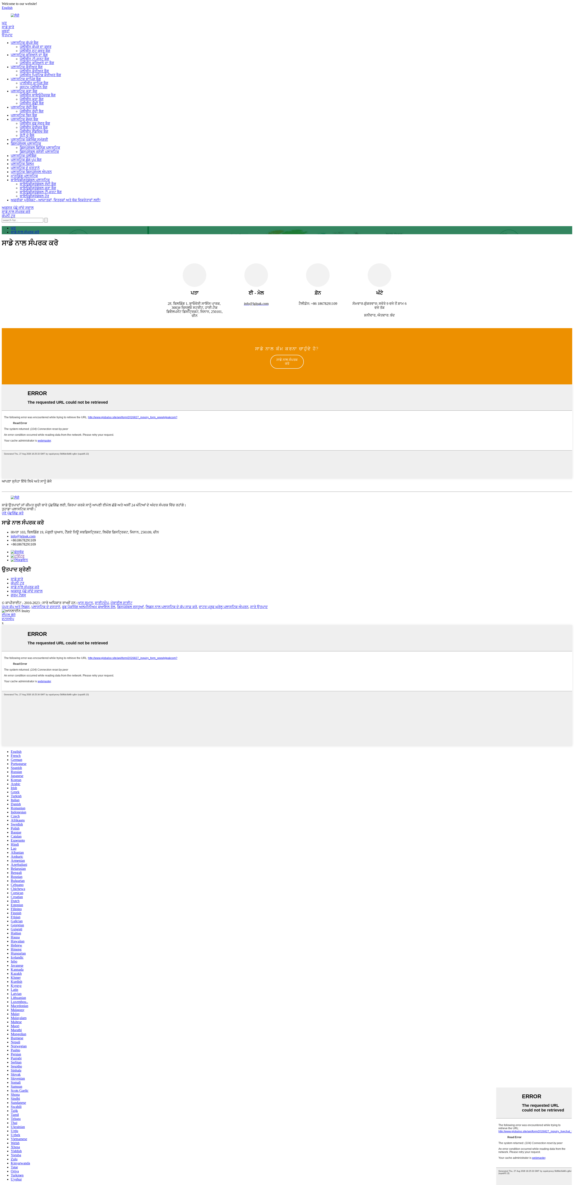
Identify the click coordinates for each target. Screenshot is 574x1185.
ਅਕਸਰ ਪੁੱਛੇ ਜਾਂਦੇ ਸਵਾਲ (18, 208)
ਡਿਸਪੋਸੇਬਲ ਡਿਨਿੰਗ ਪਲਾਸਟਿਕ (40, 147)
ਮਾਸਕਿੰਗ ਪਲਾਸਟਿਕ (24, 176)
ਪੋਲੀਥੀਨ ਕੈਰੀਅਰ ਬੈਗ (34, 71)
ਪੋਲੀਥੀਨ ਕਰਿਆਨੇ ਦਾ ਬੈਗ (37, 63)
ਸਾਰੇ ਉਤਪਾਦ (259, 607)
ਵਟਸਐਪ (8, 619)
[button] (287, 362)
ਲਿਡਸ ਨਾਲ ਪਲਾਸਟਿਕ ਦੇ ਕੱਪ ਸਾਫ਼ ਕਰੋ (171, 607)
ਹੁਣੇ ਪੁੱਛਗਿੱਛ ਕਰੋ (13, 513)
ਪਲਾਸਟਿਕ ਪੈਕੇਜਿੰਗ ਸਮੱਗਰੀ (29, 139)
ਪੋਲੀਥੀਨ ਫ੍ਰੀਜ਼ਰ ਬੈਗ (34, 127)
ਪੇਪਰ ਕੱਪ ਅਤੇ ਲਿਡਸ (16, 607)
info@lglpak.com (23, 536)
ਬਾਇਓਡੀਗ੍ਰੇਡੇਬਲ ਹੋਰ (34, 196)
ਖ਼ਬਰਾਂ (6, 31)
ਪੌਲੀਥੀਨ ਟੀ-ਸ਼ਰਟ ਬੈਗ (34, 59)
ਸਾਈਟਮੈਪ (102, 603)
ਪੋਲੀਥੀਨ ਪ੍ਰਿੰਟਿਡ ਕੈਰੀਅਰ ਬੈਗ (40, 75)
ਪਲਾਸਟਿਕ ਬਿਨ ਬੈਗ (24, 115)
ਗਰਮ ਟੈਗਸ (18, 595)
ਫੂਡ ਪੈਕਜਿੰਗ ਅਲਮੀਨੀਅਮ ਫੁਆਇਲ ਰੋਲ (88, 607)
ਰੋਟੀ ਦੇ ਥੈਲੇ (27, 135)
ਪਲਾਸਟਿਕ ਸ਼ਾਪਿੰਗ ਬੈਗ (26, 79)
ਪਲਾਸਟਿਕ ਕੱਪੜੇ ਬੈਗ (24, 43)
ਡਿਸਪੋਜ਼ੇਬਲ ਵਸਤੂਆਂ (130, 607)
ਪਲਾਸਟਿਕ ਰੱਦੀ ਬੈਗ (24, 107)
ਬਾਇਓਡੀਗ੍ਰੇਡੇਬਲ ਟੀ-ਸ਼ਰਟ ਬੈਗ (41, 192)
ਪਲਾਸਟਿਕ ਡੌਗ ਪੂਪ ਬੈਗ (26, 160)
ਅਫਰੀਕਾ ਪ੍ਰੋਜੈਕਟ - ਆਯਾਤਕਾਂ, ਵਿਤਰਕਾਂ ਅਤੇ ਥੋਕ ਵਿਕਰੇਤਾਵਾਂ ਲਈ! (55, 200)
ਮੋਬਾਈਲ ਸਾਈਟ (121, 603)
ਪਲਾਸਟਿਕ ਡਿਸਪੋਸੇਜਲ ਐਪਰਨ (31, 172)
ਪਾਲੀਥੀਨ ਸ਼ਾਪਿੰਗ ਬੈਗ (34, 83)
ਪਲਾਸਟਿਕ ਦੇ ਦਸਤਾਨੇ (25, 168)
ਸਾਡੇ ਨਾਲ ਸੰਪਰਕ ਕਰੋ (16, 212)
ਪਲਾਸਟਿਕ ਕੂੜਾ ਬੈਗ (24, 91)
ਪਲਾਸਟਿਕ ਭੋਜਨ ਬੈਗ (24, 119)
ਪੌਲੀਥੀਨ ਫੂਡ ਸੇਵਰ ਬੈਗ (35, 123)
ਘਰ (4, 23)
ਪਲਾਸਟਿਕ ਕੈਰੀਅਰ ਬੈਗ (27, 67)
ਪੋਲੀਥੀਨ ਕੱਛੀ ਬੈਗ (32, 103)
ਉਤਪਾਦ (7, 35)
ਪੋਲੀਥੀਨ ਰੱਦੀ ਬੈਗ (31, 111)
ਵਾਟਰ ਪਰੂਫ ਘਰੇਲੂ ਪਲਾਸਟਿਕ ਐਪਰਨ (223, 607)
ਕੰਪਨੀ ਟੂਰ (8, 216)
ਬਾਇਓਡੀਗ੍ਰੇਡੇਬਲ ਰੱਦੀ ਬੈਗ (38, 184)
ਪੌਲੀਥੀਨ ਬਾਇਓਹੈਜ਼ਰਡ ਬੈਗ (38, 95)
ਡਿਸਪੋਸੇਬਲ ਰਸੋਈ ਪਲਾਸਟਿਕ (39, 152)
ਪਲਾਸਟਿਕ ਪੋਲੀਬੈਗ (23, 156)
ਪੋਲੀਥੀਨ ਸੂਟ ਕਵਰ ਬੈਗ (35, 51)
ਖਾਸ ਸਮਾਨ (85, 603)
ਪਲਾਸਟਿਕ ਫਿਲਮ (22, 164)
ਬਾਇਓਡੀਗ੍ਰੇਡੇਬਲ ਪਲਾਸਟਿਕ (30, 180)
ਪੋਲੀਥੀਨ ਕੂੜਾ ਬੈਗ (31, 99)
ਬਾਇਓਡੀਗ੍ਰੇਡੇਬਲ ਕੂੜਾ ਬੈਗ (38, 188)
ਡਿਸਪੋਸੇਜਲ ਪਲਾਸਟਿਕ (26, 143)
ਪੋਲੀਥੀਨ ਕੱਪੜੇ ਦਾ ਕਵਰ (35, 47)
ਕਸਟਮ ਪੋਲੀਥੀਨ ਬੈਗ (33, 87)
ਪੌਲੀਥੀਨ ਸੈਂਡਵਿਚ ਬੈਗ (34, 131)
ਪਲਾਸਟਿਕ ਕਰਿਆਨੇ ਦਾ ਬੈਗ (29, 55)
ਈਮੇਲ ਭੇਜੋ (8, 615)
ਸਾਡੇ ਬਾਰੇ (8, 27)
